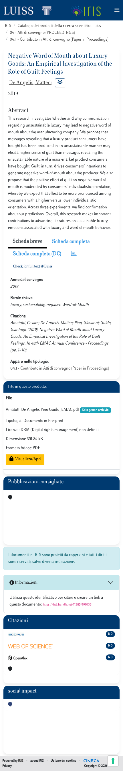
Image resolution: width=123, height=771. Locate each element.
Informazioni (25, 583)
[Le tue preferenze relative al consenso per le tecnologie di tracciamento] (113, 761)
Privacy (7, 766)
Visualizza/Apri (27, 459)
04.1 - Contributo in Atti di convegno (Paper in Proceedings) (59, 40)
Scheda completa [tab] (71, 241)
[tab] (74, 254)
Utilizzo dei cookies (63, 760)
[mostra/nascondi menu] (117, 10)
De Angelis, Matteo (30, 83)
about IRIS (37, 760)
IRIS (7, 26)
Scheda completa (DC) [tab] (37, 254)
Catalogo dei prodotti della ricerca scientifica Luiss (59, 26)
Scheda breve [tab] (28, 241)
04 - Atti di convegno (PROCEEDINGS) (42, 33)
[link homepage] (30, 10)
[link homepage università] (85, 10)
